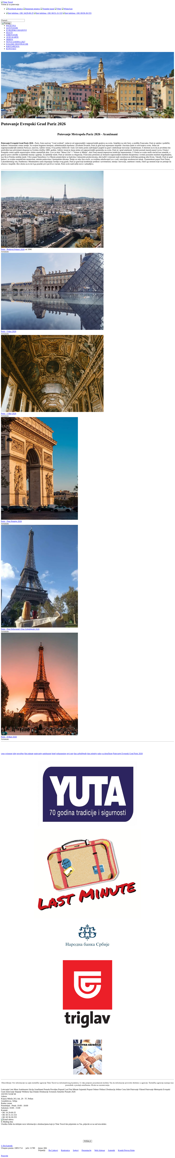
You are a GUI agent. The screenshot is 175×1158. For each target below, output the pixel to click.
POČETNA (11, 26)
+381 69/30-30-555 (83, 13)
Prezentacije (86, 1150)
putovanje (38, 753)
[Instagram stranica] (31, 9)
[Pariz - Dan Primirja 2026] (39, 519)
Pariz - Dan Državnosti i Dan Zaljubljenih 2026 (20, 629)
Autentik (111, 1150)
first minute (28, 753)
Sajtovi (76, 1150)
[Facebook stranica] (14, 9)
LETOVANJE (12, 28)
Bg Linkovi (53, 1150)
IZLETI (9, 32)
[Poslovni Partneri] (87, 1074)
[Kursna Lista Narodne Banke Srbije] (87, 948)
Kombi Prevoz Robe (126, 1150)
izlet (14, 753)
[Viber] (58, 9)
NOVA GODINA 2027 (15, 42)
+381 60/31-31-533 (54, 13)
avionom (8, 753)
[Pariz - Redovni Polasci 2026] (52, 247)
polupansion (61, 753)
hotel (54, 753)
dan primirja (92, 753)
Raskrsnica (65, 1150)
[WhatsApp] (67, 9)
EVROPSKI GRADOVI (16, 30)
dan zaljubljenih (80, 753)
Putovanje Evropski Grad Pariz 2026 (128, 753)
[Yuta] (87, 826)
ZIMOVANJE (12, 35)
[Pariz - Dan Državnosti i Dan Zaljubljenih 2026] (39, 627)
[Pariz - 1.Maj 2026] (52, 411)
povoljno (20, 753)
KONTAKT (11, 49)
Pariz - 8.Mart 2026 (9, 737)
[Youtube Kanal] (47, 9)
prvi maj (70, 753)
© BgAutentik (7, 1146)
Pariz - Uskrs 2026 (8, 331)
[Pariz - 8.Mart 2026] (39, 734)
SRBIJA (9, 39)
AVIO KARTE (12, 37)
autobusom (46, 753)
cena (3, 753)
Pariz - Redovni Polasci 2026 (13, 249)
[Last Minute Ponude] (87, 918)
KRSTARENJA (12, 46)
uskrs (99, 753)
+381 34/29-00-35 (26, 13)
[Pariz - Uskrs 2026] (52, 329)
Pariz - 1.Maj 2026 (8, 413)
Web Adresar (99, 1150)
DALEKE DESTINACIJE (17, 44)
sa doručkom (107, 753)
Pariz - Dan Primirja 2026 (11, 521)
